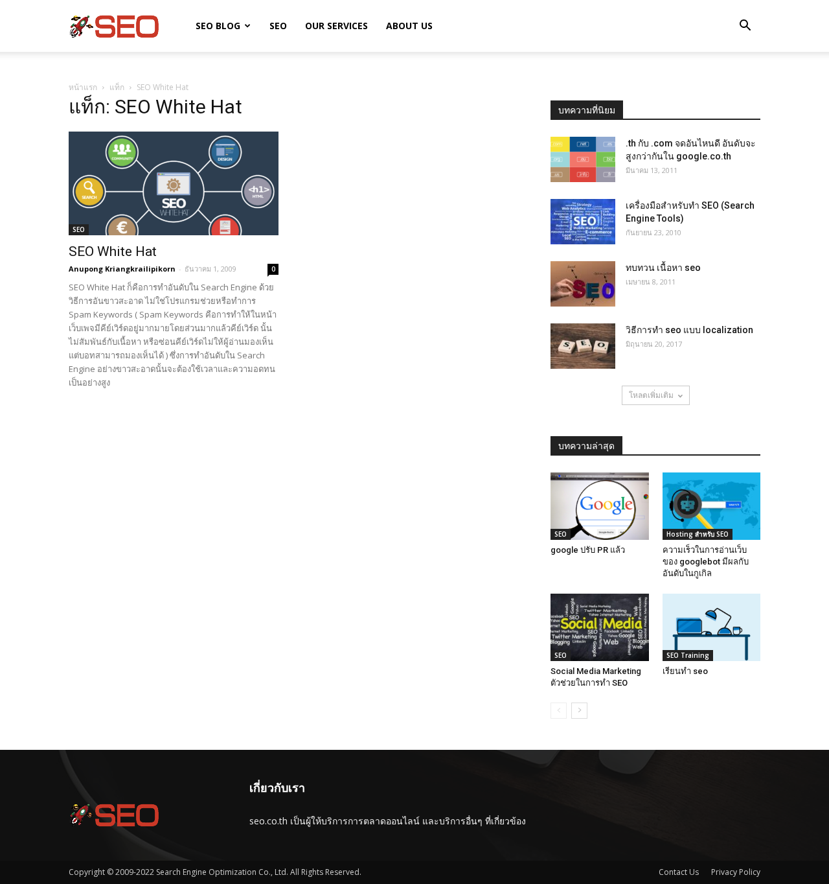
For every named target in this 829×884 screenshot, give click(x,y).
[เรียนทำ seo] (712, 627)
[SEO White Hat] (173, 183)
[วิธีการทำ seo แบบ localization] (583, 346)
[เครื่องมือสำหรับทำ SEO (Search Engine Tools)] (583, 221)
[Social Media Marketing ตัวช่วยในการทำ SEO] (600, 627)
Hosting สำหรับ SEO (697, 534)
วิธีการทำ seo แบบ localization (689, 330)
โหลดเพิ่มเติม (651, 395)
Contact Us (679, 872)
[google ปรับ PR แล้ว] (600, 506)
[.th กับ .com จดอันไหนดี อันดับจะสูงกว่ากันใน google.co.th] (583, 159)
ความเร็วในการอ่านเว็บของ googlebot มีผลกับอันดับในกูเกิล (706, 561)
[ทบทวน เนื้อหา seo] (583, 284)
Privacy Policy (735, 872)
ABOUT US (409, 25)
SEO (278, 25)
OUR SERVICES (336, 25)
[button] (744, 27)
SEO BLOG (218, 25)
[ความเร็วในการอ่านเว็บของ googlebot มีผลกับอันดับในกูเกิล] (712, 506)
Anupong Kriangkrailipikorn (122, 268)
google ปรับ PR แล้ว (588, 550)
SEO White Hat (113, 251)
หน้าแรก (83, 87)
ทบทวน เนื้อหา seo (663, 267)
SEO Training (687, 655)
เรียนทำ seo (685, 671)
